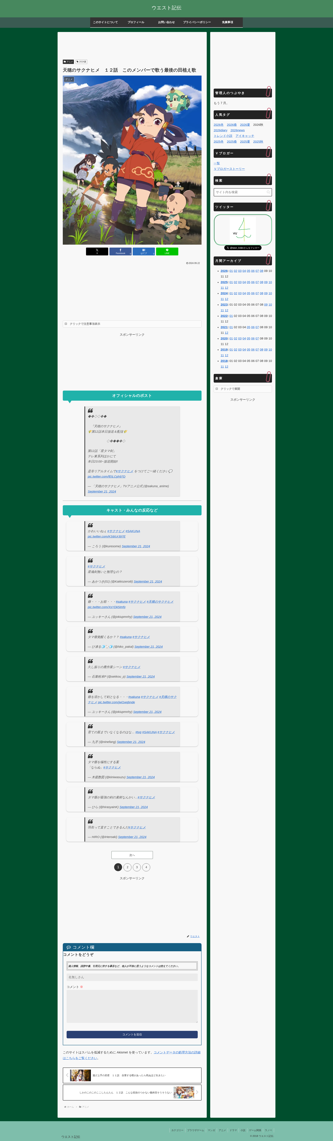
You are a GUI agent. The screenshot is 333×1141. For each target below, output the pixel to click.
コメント (75, 987)
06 (253, 271)
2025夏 (245, 141)
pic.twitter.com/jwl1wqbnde (116, 702)
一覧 (217, 163)
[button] (268, 192)
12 (226, 287)
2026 (224, 271)
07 (257, 271)
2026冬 (219, 124)
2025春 (232, 141)
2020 (224, 338)
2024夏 (82, 61)
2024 (224, 293)
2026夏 (245, 124)
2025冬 (219, 141)
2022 (224, 316)
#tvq (138, 732)
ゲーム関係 (255, 1130)
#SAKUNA (133, 531)
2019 (224, 349)
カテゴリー (177, 1130)
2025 (224, 282)
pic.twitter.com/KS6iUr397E (107, 536)
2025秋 (258, 141)
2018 (224, 361)
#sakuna (122, 601)
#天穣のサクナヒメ (160, 601)
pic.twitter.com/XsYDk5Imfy (107, 607)
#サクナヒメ (124, 471)
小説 (243, 1130)
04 (244, 271)
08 (261, 271)
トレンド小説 (223, 136)
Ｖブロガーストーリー (229, 169)
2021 (224, 327)
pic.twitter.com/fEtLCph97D (106, 476)
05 (248, 271)
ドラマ (233, 1130)
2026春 (232, 124)
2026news (237, 130)
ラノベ (268, 1130)
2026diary (220, 130)
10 (270, 282)
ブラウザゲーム (195, 1130)
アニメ (70, 61)
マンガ (211, 1130)
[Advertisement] (132, 46)
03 (240, 271)
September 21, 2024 (102, 491)
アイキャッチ (245, 136)
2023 (224, 304)
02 (235, 271)
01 (231, 271)
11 (222, 287)
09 (266, 282)
